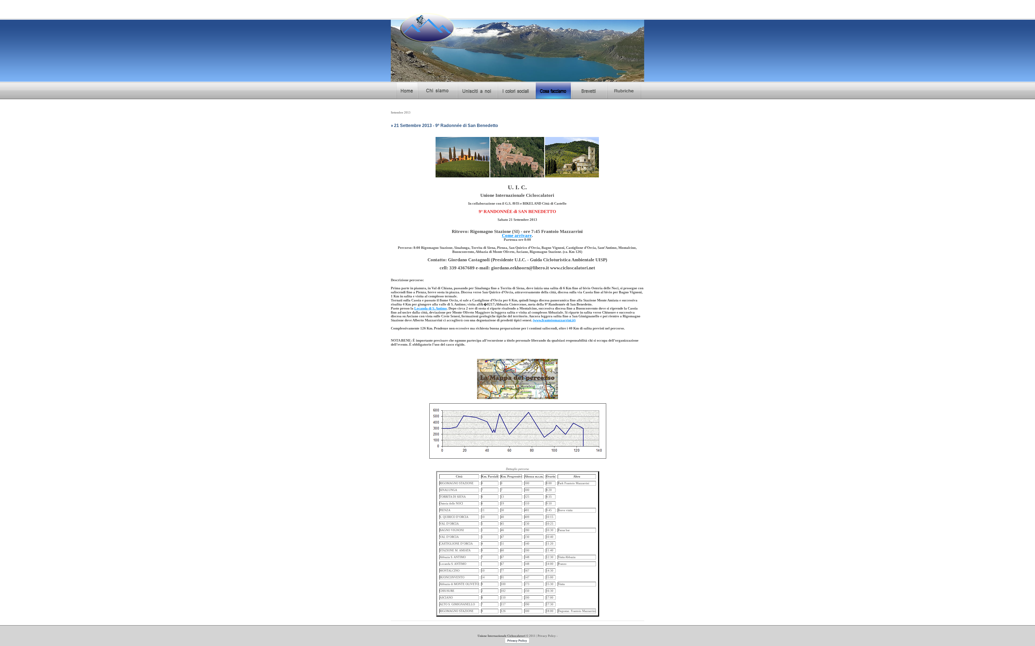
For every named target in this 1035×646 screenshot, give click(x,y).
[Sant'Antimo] (572, 138)
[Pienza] (462, 138)
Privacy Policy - (548, 635)
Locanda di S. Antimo (430, 308)
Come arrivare (517, 235)
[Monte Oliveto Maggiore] (517, 138)
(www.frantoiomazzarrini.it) (554, 320)
